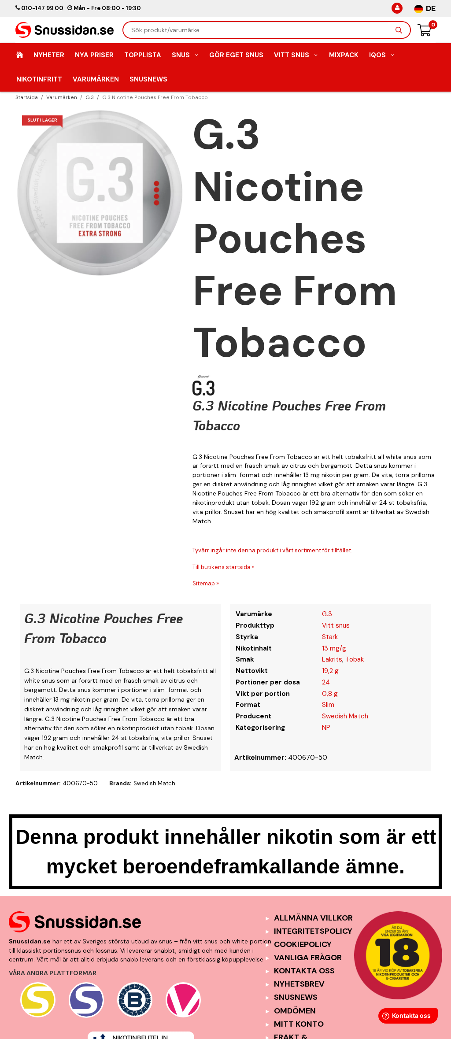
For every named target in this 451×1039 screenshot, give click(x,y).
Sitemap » (205, 583)
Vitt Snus (291, 55)
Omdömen (295, 1011)
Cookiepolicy (303, 944)
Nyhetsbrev (299, 984)
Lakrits (332, 659)
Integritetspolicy (313, 931)
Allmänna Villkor (313, 918)
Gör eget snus (236, 55)
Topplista (142, 55)
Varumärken (96, 79)
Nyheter (48, 55)
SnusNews (148, 79)
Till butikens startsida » (223, 567)
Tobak (354, 659)
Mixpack (344, 55)
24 (326, 682)
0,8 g (330, 693)
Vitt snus (336, 625)
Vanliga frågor (308, 957)
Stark (330, 636)
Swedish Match (345, 716)
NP (326, 727)
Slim (328, 704)
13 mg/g (334, 648)
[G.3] (203, 385)
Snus (181, 55)
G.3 (327, 614)
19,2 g (330, 670)
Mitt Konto (299, 1024)
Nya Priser (94, 55)
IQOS (377, 55)
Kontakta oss (304, 970)
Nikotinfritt (39, 79)
